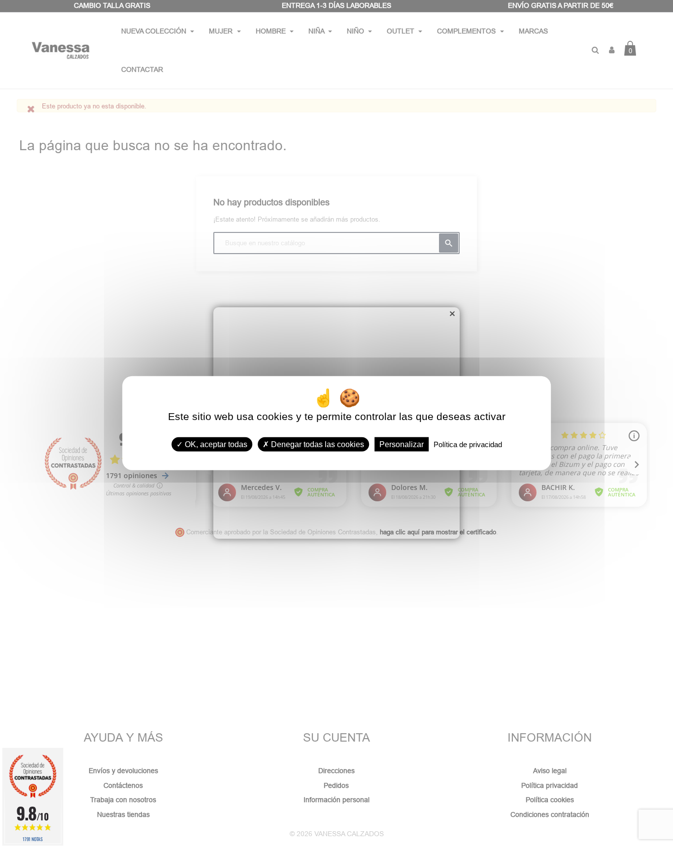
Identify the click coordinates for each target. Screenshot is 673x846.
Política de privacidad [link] (468, 444)
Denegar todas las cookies (316, 444)
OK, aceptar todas (215, 444)
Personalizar (401, 444)
